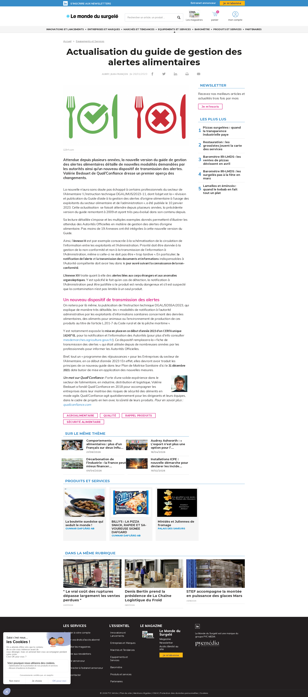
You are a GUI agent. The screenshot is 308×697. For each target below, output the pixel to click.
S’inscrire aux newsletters (90, 3)
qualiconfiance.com (77, 405)
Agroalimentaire (80, 415)
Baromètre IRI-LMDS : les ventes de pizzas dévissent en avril (222, 160)
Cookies (204, 693)
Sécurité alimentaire (84, 422)
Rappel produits (138, 415)
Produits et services (227, 29)
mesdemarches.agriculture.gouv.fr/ (88, 340)
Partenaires (253, 29)
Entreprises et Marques (104, 29)
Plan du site (126, 693)
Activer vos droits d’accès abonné (82, 639)
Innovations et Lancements (65, 29)
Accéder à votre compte (77, 632)
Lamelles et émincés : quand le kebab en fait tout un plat (220, 189)
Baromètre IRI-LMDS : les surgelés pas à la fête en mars (222, 175)
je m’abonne (232, 3)
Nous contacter (72, 675)
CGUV (155, 693)
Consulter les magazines (77, 646)
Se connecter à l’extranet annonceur (83, 668)
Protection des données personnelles (179, 693)
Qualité (109, 415)
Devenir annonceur (74, 660)
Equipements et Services (174, 29)
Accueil (67, 41)
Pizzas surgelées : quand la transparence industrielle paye (222, 131)
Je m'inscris (210, 106)
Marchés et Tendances (139, 29)
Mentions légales (142, 693)
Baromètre (202, 29)
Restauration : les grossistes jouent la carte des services (222, 145)
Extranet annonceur (203, 2)
